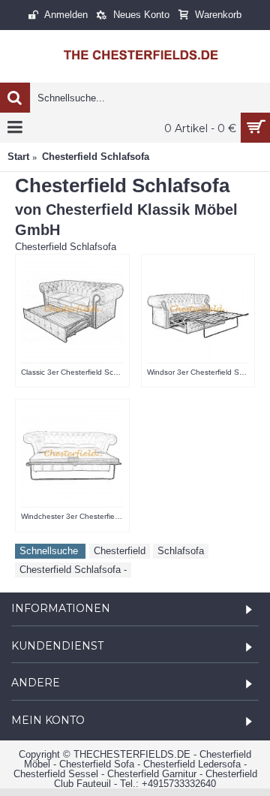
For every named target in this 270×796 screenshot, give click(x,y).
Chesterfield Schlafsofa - (73, 569)
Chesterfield (120, 550)
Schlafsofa (181, 550)
